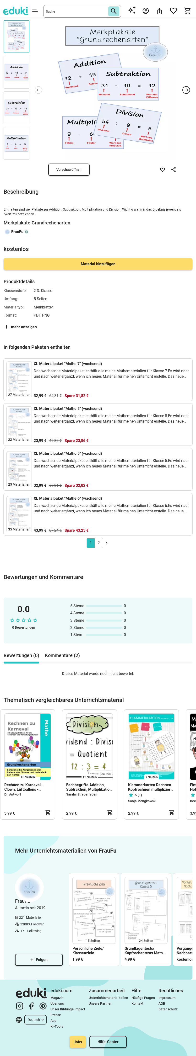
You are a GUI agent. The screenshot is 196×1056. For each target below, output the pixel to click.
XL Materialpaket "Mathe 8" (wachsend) (68, 408)
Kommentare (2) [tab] (62, 655)
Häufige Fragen (143, 998)
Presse (55, 1015)
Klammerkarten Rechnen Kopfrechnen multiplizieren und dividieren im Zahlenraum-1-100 (151, 787)
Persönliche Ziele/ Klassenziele (88, 950)
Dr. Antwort (12, 794)
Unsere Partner (100, 1003)
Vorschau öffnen (69, 169)
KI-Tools (56, 1026)
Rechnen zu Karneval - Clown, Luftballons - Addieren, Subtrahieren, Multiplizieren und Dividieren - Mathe (24, 787)
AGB (161, 1003)
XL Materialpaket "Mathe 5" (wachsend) (68, 453)
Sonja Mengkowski (142, 801)
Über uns (57, 1003)
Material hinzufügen (98, 264)
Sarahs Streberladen (81, 794)
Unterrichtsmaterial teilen (108, 998)
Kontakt (137, 1003)
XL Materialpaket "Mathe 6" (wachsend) (68, 498)
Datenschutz (168, 1009)
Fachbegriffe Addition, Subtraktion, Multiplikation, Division (89, 787)
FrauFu (17, 231)
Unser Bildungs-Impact (67, 1009)
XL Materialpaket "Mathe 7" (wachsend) (68, 363)
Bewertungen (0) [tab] (21, 655)
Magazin (57, 998)
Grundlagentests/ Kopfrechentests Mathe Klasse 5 (145, 950)
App (53, 1021)
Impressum (166, 998)
